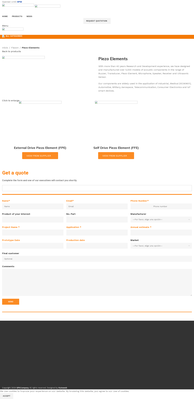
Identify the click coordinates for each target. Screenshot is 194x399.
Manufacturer (138, 214)
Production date (75, 240)
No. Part (71, 214)
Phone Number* (140, 200)
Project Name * (11, 227)
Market (135, 240)
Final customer (10, 253)
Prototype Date (11, 240)
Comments (8, 266)
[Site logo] (18, 9)
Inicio (5, 47)
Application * (73, 227)
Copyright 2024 (15, 388)
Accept (6, 396)
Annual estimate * (141, 227)
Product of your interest (16, 214)
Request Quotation (96, 21)
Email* (70, 200)
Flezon (15, 47)
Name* (6, 200)
